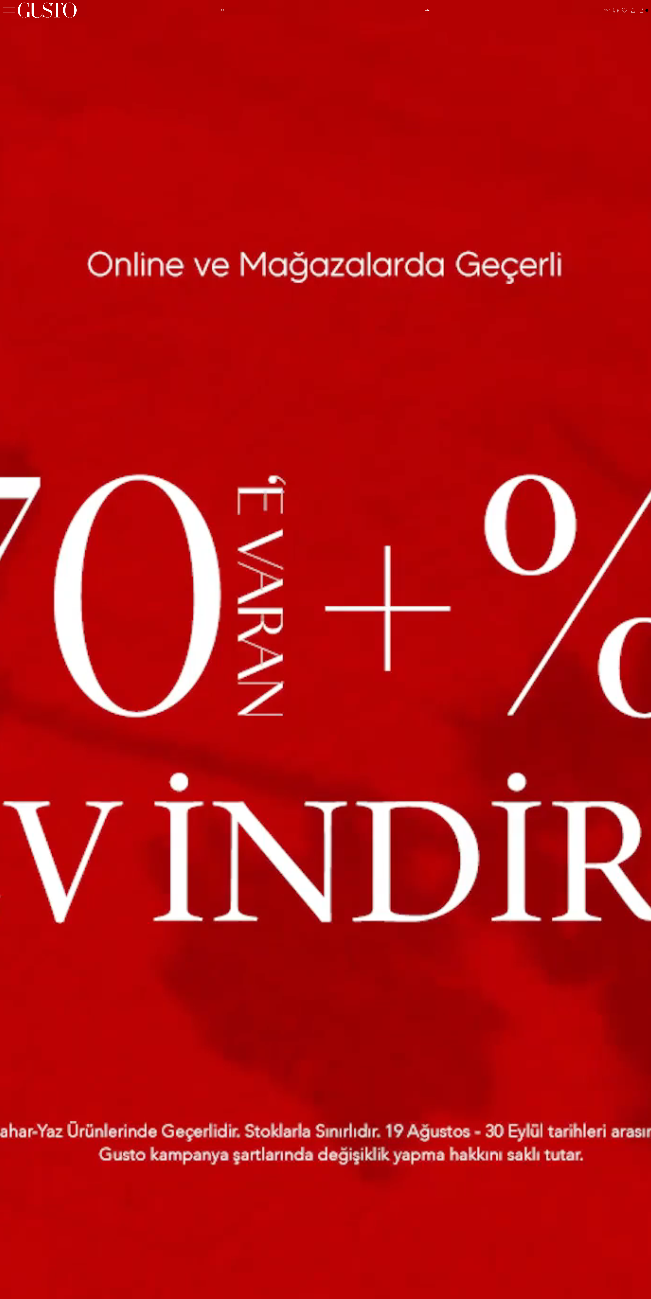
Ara (427, 10)
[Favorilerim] (625, 10)
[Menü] (9, 10)
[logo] (47, 10)
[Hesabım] (633, 10)
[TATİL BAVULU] (325, 649)
